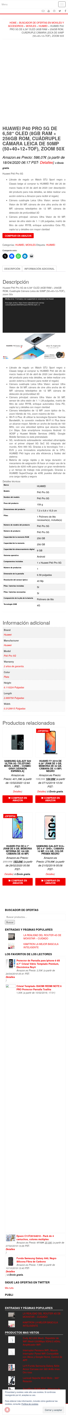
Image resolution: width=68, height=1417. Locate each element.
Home (13, 22)
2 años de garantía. (14, 666)
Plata (6, 676)
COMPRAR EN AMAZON (18, 235)
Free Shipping (12, 118)
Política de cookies (29, 1403)
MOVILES (31, 26)
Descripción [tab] (12, 268)
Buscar (10, 922)
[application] (34, 315)
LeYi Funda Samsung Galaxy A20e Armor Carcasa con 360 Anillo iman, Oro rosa (41, 1369)
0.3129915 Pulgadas (14, 708)
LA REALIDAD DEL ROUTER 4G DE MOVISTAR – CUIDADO (42, 936)
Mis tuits (9, 1288)
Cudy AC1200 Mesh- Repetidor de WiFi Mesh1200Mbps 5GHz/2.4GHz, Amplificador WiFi (42, 1341)
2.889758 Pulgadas (14, 698)
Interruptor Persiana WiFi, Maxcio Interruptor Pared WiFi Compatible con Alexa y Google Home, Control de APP (42, 1355)
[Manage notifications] (7, 1409)
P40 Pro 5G (10, 655)
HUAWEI (43, 26)
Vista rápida (31, 731)
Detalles (46, 162)
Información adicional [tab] (39, 268)
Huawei (8, 634)
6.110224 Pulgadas (14, 687)
